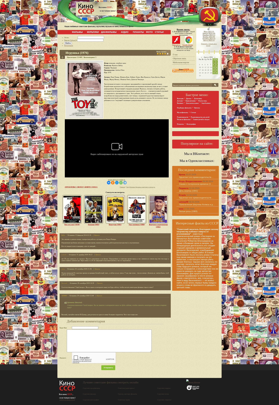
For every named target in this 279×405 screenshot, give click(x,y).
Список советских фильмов (127, 394)
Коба (63, 235)
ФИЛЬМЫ (77, 32)
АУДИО (124, 32)
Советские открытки (164, 400)
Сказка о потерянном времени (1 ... (196, 184)
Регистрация (68, 45)
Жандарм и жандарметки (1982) (158, 226)
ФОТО (149, 32)
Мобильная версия (181, 62)
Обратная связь (179, 58)
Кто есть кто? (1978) (72, 224)
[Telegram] (125, 182)
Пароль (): (70, 40)
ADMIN (64, 296)
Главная (122, 187)
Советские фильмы (89, 394)
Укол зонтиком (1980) (137, 224)
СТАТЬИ (159, 32)
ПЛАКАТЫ (138, 32)
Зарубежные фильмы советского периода (140, 187)
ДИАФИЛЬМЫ (109, 32)
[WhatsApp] (121, 182)
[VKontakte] (108, 182)
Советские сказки (124, 400)
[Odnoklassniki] (113, 182)
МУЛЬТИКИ (93, 32)
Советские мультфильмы (91, 388)
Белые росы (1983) (188, 211)
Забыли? (73, 40)
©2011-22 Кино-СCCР (67, 400)
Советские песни (163, 394)
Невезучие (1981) (115, 224)
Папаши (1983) (93, 224)
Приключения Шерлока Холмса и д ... (197, 204)
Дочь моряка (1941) (188, 191)
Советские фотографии (91, 400)
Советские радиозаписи (126, 388)
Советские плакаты (163, 388)
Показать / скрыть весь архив (209, 44)
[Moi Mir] (117, 182)
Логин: (71, 37)
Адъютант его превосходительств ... (196, 177)
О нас (175, 55)
